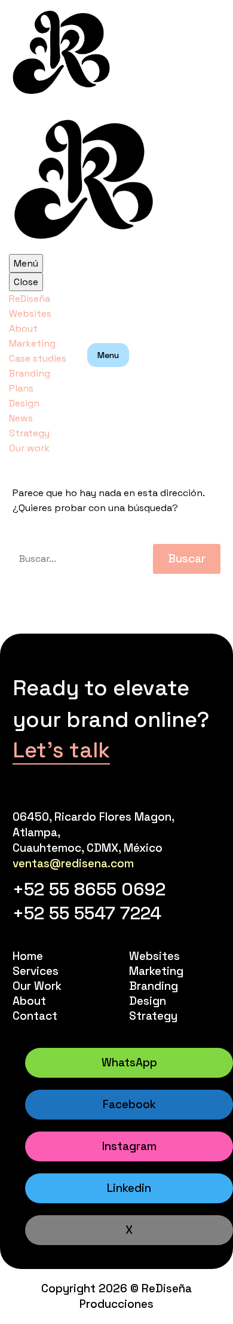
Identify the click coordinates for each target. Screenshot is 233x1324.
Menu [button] (108, 355)
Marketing (32, 343)
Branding (29, 373)
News (21, 418)
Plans (21, 388)
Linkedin (129, 1188)
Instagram (129, 1146)
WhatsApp (129, 1062)
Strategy (29, 433)
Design (24, 403)
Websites (30, 313)
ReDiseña (29, 298)
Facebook (129, 1104)
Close (26, 282)
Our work (29, 448)
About (23, 328)
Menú (26, 263)
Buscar (187, 558)
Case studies (37, 358)
